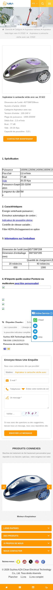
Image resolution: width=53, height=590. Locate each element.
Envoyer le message (20, 433)
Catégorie (18, 29)
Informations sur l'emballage (20, 238)
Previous (3, 487)
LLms (23, 577)
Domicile (8, 29)
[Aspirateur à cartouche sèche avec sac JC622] (26, 69)
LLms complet (36, 577)
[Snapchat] (18, 562)
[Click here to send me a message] (35, 326)
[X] (31, 562)
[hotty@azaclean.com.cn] (8, 348)
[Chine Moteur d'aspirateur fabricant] (26, 487)
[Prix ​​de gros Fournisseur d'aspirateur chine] (26, 17)
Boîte (29, 322)
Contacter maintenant (20, 139)
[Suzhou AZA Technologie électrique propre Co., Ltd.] (8, 3)
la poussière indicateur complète (17, 332)
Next (49, 487)
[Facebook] (43, 562)
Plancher (13, 577)
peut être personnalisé (26, 283)
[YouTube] (24, 562)
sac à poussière (10, 327)
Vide (4, 181)
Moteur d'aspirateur (26, 516)
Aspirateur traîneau (32, 29)
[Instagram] (37, 562)
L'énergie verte (28, 327)
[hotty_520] (4, 348)
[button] (18, 24)
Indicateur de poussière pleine (17, 220)
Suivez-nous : (8, 561)
